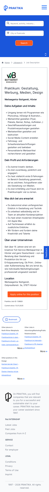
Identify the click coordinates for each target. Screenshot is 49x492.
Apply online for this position (24, 294)
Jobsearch (17, 62)
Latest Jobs (11, 425)
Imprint (8, 474)
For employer (11, 449)
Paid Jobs (10, 429)
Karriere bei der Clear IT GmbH (11, 364)
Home (7, 62)
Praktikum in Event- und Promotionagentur (11, 341)
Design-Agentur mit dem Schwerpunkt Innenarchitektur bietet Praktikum (11, 371)
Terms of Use (11, 470)
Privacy (9, 466)
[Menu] (45, 7)
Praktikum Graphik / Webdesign (11, 334)
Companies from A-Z (15, 433)
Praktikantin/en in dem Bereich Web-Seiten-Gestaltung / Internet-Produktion (11, 337)
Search (24, 43)
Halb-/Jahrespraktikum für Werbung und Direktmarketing (11, 345)
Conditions (10, 461)
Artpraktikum (6, 375)
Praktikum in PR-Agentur (34, 344)
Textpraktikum (30, 348)
